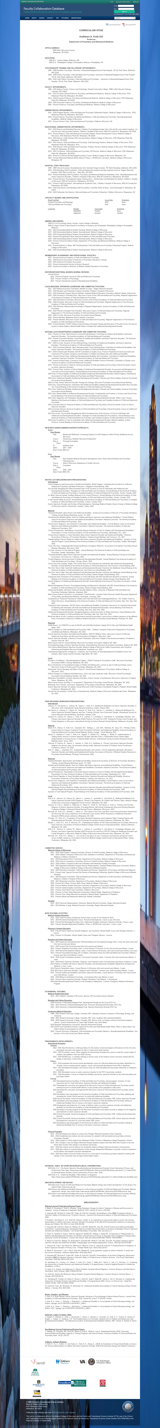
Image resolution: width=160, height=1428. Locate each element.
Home (27, 18)
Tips (57, 18)
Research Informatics (123, 2)
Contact (50, 18)
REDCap (135, 2)
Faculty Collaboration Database (44, 8)
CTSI (111, 2)
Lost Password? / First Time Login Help (126, 14)
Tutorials (65, 18)
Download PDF (131, 25)
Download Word (114, 25)
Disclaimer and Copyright (66, 1412)
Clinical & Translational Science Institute (47, 1402)
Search (41, 18)
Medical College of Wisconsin (33, 2)
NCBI (54, 1412)
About (34, 18)
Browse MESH (76, 18)
